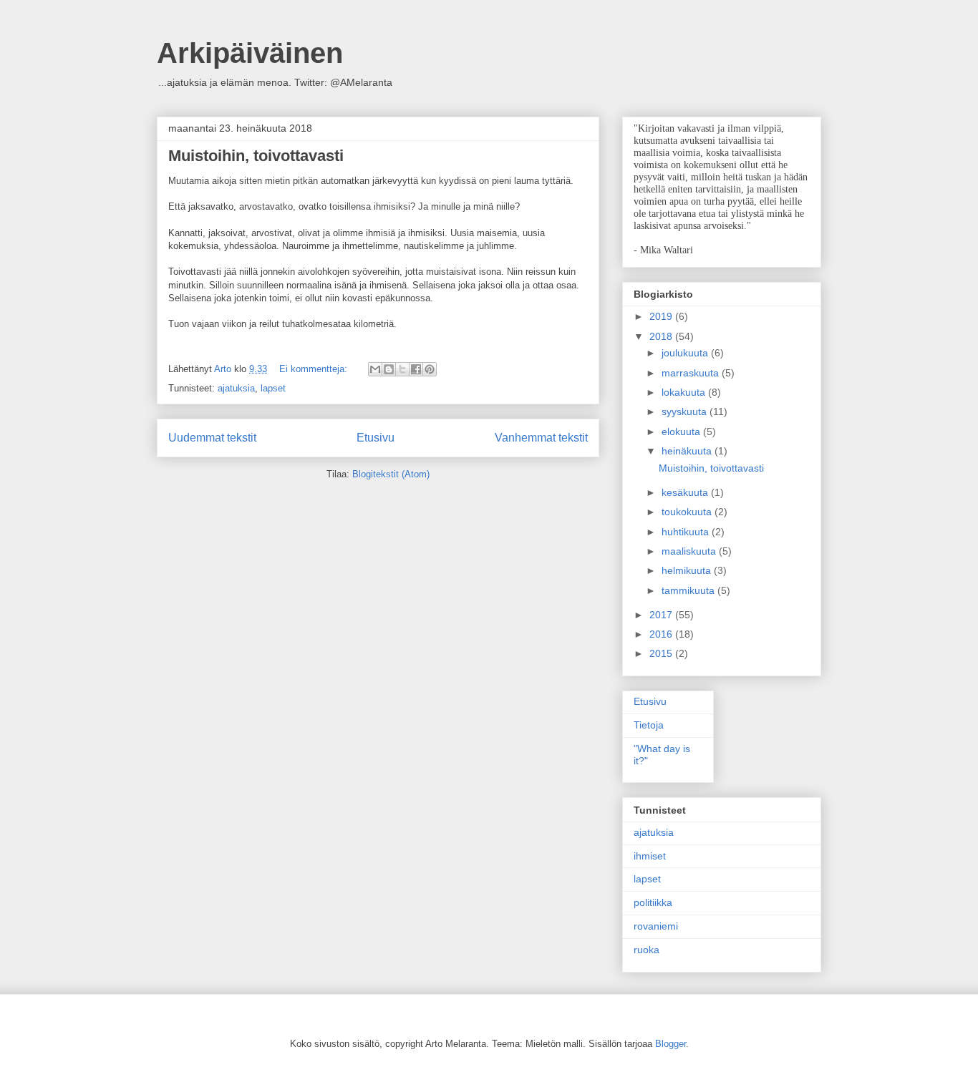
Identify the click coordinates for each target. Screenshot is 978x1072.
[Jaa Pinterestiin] (429, 369)
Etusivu (375, 438)
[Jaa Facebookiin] (416, 369)
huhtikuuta (687, 531)
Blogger (670, 1043)
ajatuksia (236, 388)
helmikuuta (688, 570)
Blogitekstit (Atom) (391, 474)
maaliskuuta (690, 551)
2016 (662, 634)
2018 (662, 336)
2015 (662, 653)
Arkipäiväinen (250, 53)
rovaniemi (656, 926)
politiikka (653, 902)
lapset (273, 388)
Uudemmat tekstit (212, 438)
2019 (662, 316)
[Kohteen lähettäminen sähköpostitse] (375, 369)
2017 (662, 614)
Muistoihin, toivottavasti (256, 156)
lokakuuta (685, 392)
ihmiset (650, 856)
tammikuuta (689, 590)
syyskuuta (686, 411)
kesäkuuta (686, 492)
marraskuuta (692, 373)
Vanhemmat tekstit (541, 438)
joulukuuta (686, 353)
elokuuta (682, 431)
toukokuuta (688, 511)
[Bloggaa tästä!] (389, 369)
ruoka (646, 949)
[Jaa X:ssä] (402, 369)
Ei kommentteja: (314, 369)
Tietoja (649, 725)
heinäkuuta (688, 451)
